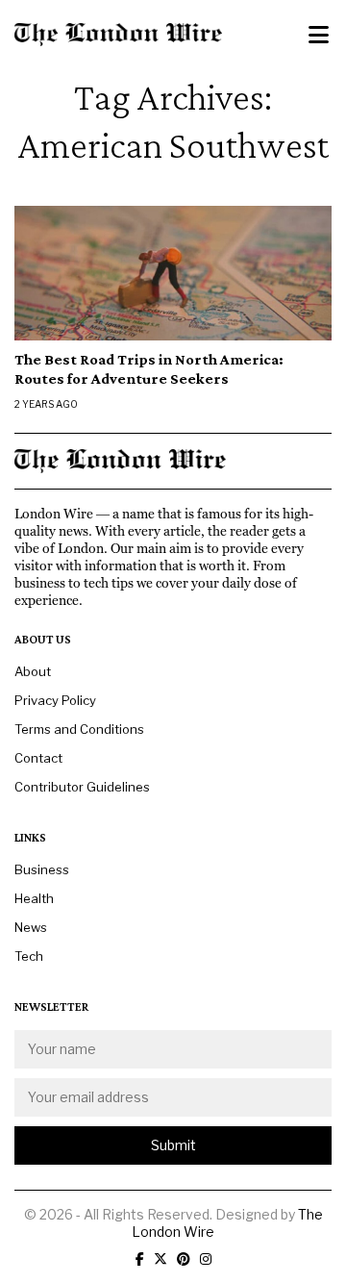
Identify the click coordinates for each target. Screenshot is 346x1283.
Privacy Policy (55, 700)
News (30, 927)
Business (41, 869)
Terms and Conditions (79, 729)
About (32, 671)
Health (34, 898)
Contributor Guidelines (82, 786)
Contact (38, 758)
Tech (28, 956)
